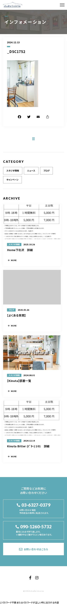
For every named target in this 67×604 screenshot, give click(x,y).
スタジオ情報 (12, 170)
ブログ (46, 170)
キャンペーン (12, 179)
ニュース (31, 170)
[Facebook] (19, 117)
